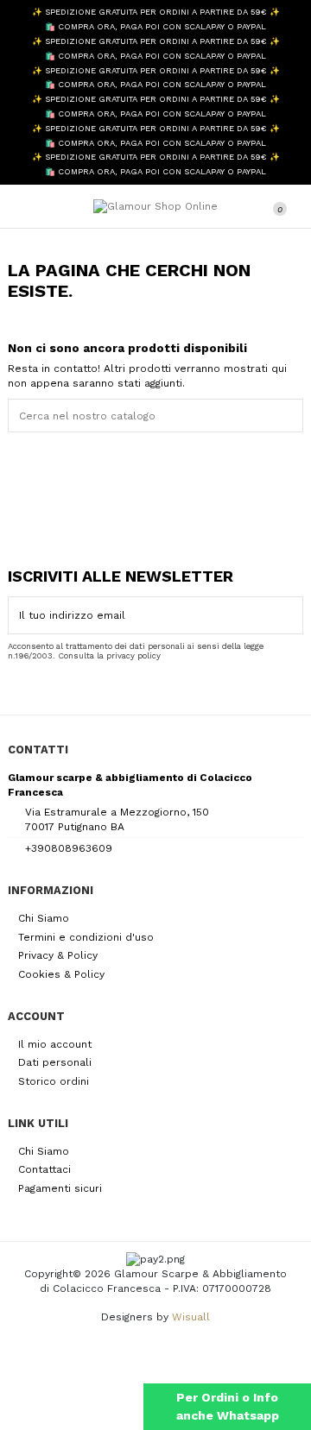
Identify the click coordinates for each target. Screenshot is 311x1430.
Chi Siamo (43, 918)
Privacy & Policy (58, 955)
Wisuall (191, 1317)
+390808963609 (68, 848)
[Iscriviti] (292, 615)
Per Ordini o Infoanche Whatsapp (227, 1406)
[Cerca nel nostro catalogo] (292, 415)
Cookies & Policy (61, 974)
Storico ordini (53, 1081)
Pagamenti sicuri (60, 1188)
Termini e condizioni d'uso (86, 937)
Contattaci (44, 1169)
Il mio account (55, 1044)
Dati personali (55, 1062)
